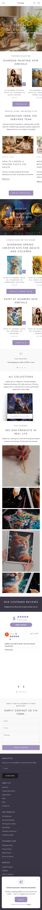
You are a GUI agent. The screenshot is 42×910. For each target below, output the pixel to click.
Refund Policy (6, 853)
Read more (6, 179)
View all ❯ (21, 104)
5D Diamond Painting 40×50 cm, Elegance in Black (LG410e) (14, 92)
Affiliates (5, 870)
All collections (6, 816)
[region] (21, 217)
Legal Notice (6, 795)
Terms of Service (7, 856)
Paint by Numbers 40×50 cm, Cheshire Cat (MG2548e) (14, 331)
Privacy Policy (7, 849)
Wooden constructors (9, 831)
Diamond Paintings (19, 416)
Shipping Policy (7, 845)
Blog (3, 798)
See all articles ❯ (21, 193)
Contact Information (8, 791)
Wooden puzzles (7, 835)
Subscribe (10, 776)
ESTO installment (7, 874)
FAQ (3, 802)
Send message (21, 747)
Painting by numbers (9, 824)
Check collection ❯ (21, 224)
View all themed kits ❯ (21, 291)
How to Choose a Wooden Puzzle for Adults (14, 164)
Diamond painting (8, 820)
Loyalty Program (7, 867)
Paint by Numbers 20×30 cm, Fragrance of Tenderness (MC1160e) (14, 280)
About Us (5, 787)
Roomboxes (6, 827)
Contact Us (5, 806)
